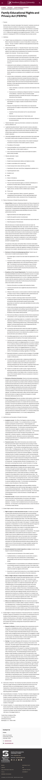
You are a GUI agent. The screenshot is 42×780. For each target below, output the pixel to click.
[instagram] (14, 760)
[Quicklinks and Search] (39, 3)
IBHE (23, 767)
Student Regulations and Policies (21, 7)
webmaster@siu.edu (20, 757)
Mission (2, 765)
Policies (4, 7)
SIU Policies (10, 7)
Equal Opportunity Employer (7, 769)
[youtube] (19, 760)
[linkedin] (21, 760)
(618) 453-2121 (17, 755)
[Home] (5, 756)
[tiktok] (16, 760)
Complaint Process (26, 769)
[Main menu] (2, 3)
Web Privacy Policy (26, 765)
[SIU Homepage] (21, 3)
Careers (3, 767)
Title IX (2, 771)
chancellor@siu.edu (9, 743)
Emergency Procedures (6, 774)
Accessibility (25, 771)
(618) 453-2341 (8, 740)
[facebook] (11, 760)
